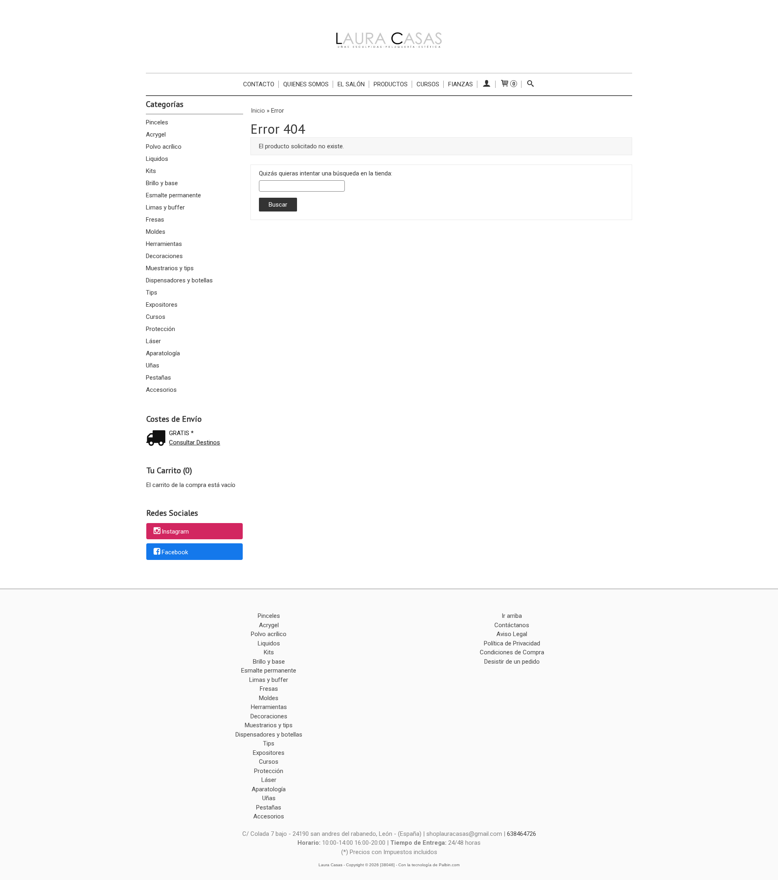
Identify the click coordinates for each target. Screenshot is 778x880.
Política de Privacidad (512, 643)
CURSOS (428, 84)
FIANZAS (460, 84)
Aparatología (163, 353)
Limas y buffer (165, 207)
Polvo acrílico (164, 146)
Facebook (175, 552)
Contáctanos (511, 625)
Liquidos (157, 158)
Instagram (175, 531)
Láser (153, 341)
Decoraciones (164, 256)
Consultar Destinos (194, 442)
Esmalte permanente (173, 195)
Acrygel (156, 134)
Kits (151, 171)
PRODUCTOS (391, 84)
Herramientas (164, 244)
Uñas (152, 365)
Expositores (161, 304)
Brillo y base (162, 183)
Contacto (258, 84)
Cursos (155, 316)
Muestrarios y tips (170, 268)
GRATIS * (181, 433)
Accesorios (161, 389)
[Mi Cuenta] (486, 84)
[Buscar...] (531, 84)
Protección (160, 329)
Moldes (155, 231)
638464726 (521, 833)
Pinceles (157, 122)
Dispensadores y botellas (179, 280)
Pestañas (158, 377)
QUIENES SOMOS (306, 84)
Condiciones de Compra (512, 652)
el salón (351, 84)
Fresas (155, 219)
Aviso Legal (511, 634)
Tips (151, 292)
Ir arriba (512, 615)
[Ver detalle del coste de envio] (157, 439)
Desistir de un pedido (512, 661)
